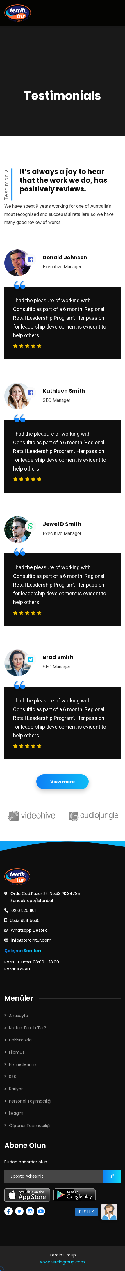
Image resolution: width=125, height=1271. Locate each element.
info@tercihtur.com (31, 940)
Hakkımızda (20, 1040)
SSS (12, 1077)
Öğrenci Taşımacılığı (29, 1125)
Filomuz (16, 1052)
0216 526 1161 (23, 910)
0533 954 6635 (25, 920)
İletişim (16, 1113)
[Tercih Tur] (17, 12)
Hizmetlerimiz (22, 1064)
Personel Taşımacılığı (30, 1101)
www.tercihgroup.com (62, 1262)
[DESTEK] (109, 1212)
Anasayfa (18, 1015)
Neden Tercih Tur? (27, 1028)
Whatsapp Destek (29, 930)
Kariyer (16, 1089)
